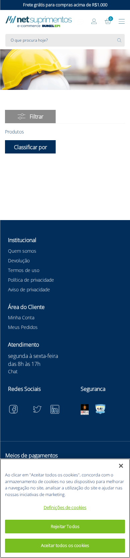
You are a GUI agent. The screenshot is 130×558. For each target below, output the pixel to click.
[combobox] (65, 40)
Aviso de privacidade (29, 289)
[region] (65, 508)
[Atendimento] (80, 22)
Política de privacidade (31, 280)
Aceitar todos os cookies (65, 545)
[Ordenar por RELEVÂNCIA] (30, 146)
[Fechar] (121, 465)
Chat (13, 371)
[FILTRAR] (30, 116)
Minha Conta (21, 317)
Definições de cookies (65, 507)
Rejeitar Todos (65, 526)
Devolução (19, 260)
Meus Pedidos (23, 327)
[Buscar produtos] (121, 40)
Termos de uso (23, 270)
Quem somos (22, 251)
